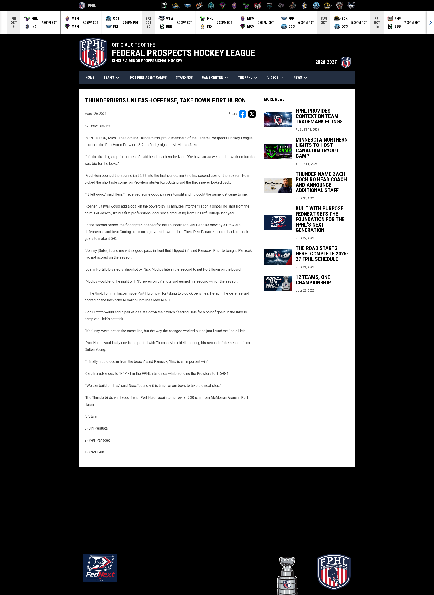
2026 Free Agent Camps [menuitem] (148, 78)
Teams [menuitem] (112, 77)
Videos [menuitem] (276, 77)
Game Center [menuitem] (215, 77)
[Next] (430, 22)
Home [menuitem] (90, 78)
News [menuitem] (301, 77)
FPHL (87, 6)
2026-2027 (333, 62)
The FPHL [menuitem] (248, 77)
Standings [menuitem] (184, 78)
